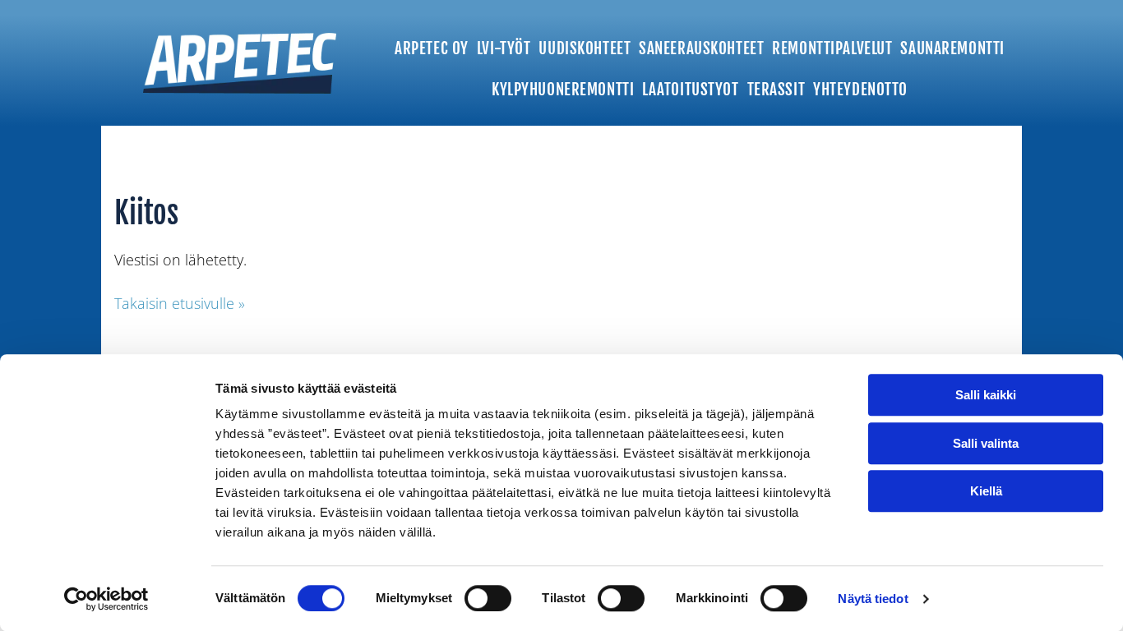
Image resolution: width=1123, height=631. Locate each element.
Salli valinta (986, 443)
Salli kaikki (985, 395)
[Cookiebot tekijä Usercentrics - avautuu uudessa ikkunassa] (106, 599)
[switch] (487, 598)
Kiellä (986, 491)
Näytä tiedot (873, 599)
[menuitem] (432, 42)
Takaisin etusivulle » (179, 303)
